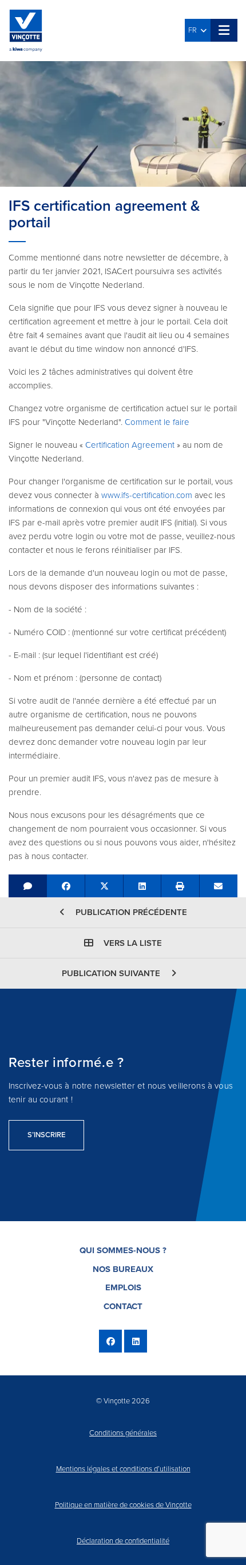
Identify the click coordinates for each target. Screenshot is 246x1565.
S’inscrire (46, 1134)
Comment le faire (157, 422)
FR (194, 30)
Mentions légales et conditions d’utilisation (123, 1469)
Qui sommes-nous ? (123, 1250)
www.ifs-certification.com (146, 495)
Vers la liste (131, 943)
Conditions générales (123, 1433)
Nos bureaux (123, 1269)
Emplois (123, 1287)
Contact (123, 1306)
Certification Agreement (131, 445)
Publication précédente (130, 912)
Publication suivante (112, 973)
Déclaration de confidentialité (123, 1541)
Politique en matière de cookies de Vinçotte (123, 1505)
